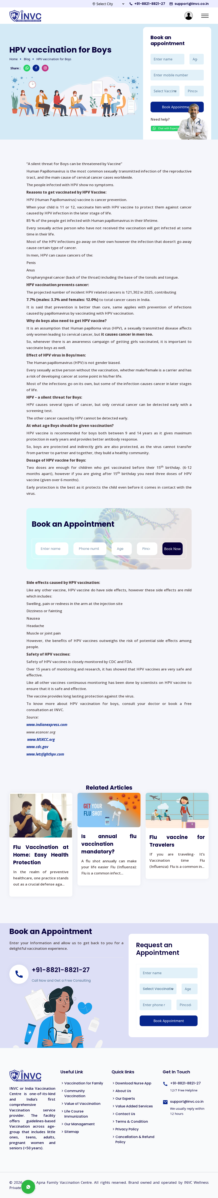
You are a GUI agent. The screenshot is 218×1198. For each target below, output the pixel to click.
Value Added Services (134, 1106)
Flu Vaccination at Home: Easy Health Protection (41, 855)
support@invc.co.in (192, 3)
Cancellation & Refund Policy (134, 1139)
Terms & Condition (131, 1121)
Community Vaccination (74, 1093)
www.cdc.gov (37, 746)
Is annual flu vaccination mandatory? (109, 844)
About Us (123, 1090)
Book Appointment (168, 1020)
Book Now (172, 548)
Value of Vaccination (82, 1103)
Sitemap (71, 1131)
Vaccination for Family (83, 1083)
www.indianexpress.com (46, 724)
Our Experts (125, 1098)
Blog (27, 59)
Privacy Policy (127, 1129)
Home (13, 59)
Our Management (79, 1124)
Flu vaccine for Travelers (177, 841)
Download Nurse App (133, 1083)
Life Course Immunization (76, 1114)
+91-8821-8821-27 (149, 3)
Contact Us (125, 1113)
